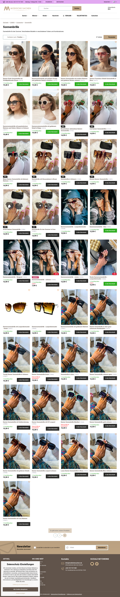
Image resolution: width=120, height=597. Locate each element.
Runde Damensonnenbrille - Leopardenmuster (98, 278)
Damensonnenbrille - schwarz (41, 279)
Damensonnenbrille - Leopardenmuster (73, 227)
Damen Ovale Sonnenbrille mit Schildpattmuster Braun (12, 79)
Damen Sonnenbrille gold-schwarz (101, 422)
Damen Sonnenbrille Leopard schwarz (44, 471)
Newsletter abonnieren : (24, 549)
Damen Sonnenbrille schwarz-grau (101, 374)
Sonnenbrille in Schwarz (68, 179)
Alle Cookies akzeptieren (20, 589)
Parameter (111, 37)
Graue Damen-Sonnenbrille (11, 229)
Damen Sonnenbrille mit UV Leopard (43, 422)
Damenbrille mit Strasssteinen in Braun (44, 179)
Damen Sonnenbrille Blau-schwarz (101, 471)
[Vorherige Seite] (55, 535)
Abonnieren (102, 547)
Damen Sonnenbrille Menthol (70, 422)
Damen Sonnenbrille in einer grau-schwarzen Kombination (101, 327)
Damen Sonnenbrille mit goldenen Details (16, 471)
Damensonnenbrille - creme (70, 277)
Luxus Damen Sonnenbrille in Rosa (72, 471)
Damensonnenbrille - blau (98, 227)
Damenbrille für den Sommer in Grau (43, 229)
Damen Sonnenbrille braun (40, 374)
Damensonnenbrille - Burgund (12, 277)
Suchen (76, 8)
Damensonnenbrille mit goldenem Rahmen (74, 327)
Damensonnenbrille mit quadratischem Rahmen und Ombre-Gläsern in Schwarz (16, 127)
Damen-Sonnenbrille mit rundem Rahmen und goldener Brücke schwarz (74, 79)
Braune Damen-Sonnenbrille (99, 179)
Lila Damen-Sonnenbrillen (98, 129)
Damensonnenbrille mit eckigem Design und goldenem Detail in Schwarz (44, 79)
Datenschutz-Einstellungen (58, 594)
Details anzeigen (20, 593)
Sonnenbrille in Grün (67, 374)
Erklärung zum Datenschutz (74, 594)
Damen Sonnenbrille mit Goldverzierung (16, 422)
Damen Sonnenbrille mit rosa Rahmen (15, 518)
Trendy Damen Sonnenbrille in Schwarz (15, 374)
